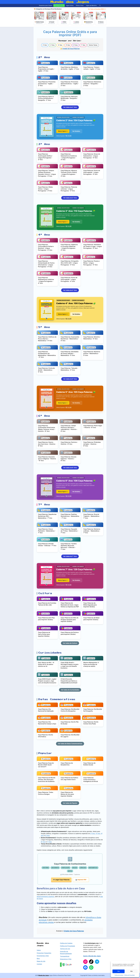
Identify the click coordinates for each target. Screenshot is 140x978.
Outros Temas (93, 45)
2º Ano (45, 45)
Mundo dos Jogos (70, 2)
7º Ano (83, 45)
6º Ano (75, 45)
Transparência (64, 956)
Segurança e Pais (65, 959)
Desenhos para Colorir (45, 5)
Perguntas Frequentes (44, 953)
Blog (38, 958)
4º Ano (60, 45)
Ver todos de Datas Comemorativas (70, 743)
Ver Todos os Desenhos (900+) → (97, 9)
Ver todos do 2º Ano (70, 107)
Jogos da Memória (91, 5)
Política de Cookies (119, 975)
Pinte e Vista (79, 5)
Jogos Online (69, 5)
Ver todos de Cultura (70, 643)
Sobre (39, 950)
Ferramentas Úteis (43, 956)
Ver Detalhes (76, 131)
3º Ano (52, 45)
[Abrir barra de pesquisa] (100, 5)
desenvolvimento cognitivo (45, 896)
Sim (118, 971)
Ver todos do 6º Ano (70, 467)
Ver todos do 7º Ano (70, 556)
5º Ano (68, 45)
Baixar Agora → (62, 131)
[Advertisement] (19, 39)
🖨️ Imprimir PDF (80, 879)
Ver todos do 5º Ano (70, 379)
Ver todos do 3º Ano (70, 198)
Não (131, 971)
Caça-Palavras (59, 5)
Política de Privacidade (129, 975)
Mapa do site (41, 961)
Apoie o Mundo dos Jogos (92, 956)
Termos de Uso (65, 949)
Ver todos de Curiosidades (70, 690)
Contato (39, 964)
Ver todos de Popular (70, 803)
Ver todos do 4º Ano (70, 290)
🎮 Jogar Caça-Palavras (61, 879)
